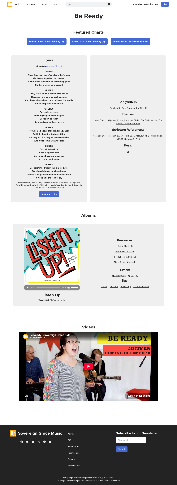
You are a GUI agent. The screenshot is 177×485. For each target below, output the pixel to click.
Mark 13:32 (130, 135)
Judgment (111, 120)
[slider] (75, 287)
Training (31, 4)
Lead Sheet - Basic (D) (125, 251)
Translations (74, 465)
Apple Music (120, 275)
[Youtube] (33, 441)
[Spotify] (44, 441)
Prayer (120, 120)
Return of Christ (132, 120)
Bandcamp (126, 286)
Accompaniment (141, 286)
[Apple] (50, 441)
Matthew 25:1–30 (54, 66)
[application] (52, 287)
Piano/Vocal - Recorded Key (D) (130, 41)
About (44, 4)
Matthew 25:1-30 (115, 135)
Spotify (134, 275)
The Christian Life (149, 120)
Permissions (74, 452)
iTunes (104, 286)
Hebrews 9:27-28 (132, 139)
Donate (71, 459)
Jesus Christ (100, 120)
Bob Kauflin (115, 108)
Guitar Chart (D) (125, 246)
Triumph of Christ (131, 123)
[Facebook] (21, 441)
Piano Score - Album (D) (125, 262)
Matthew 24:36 (100, 135)
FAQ (69, 440)
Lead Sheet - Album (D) (125, 256)
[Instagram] (38, 441)
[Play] (27, 287)
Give (165, 4)
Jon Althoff (141, 108)
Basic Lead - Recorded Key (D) (88, 41)
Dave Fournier (128, 108)
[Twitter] (27, 441)
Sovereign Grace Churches (145, 4)
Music (17, 4)
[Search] (109, 4)
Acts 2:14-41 (141, 135)
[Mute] (68, 287)
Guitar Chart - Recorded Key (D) (46, 41)
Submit (121, 449)
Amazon (114, 286)
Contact (55, 4)
